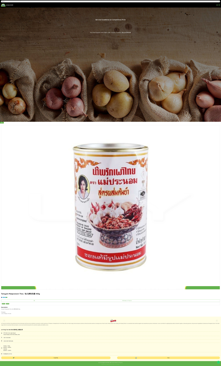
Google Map (56, 357)
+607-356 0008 (6, 337)
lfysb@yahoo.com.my (7, 353)
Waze (168, 357)
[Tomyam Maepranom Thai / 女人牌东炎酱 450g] (110, 207)
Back (2, 122)
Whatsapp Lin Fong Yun (127, 300)
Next (217, 321)
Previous (4, 321)
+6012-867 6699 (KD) (8, 341)
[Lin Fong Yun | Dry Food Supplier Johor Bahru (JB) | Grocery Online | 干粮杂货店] (7, 6)
